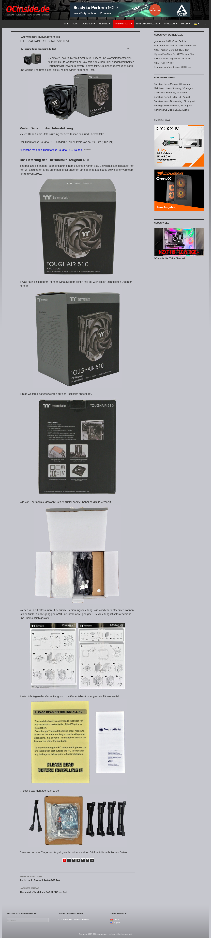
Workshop (87, 24)
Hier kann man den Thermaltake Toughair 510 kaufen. (51, 150)
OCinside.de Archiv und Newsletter (74, 919)
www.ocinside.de (107, 934)
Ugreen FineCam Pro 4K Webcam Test (174, 54)
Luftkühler (53, 37)
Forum (184, 24)
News (75, 24)
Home (65, 24)
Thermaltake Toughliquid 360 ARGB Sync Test (43, 890)
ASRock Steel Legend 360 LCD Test (173, 58)
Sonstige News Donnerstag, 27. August (174, 101)
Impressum (169, 24)
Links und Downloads (147, 24)
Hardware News (164, 77)
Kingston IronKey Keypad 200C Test (173, 67)
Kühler (42, 37)
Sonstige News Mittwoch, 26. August (173, 105)
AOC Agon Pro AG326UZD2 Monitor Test (175, 45)
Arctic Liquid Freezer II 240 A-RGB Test (40, 878)
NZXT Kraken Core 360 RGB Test (171, 50)
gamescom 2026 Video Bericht (170, 41)
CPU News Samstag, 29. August (170, 92)
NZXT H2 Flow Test (164, 62)
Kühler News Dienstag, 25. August (171, 109)
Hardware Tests (122, 24)
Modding (103, 24)
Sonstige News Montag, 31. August (172, 84)
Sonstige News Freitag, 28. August (172, 97)
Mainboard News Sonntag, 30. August (173, 88)
